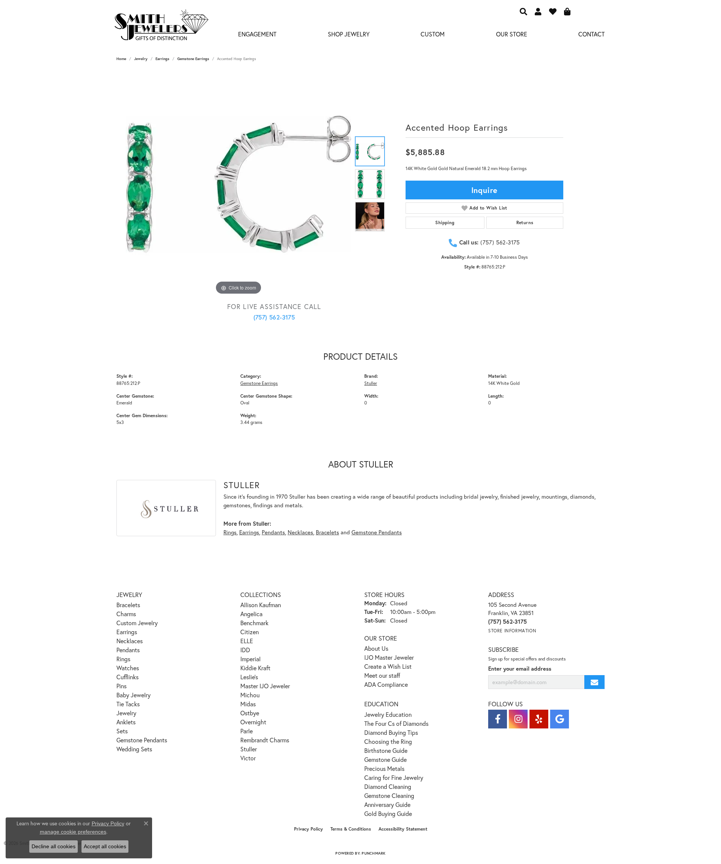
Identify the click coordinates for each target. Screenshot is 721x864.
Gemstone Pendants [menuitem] (141, 740)
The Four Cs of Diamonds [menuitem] (396, 723)
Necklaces (300, 532)
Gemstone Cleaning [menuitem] (389, 795)
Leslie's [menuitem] (249, 677)
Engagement (257, 34)
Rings (230, 532)
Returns (525, 222)
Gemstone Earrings (193, 58)
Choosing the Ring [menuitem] (388, 741)
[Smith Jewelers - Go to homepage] (161, 27)
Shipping (444, 222)
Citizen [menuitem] (249, 632)
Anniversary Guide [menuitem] (387, 804)
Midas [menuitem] (248, 704)
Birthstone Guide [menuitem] (385, 750)
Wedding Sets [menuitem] (134, 749)
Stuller (370, 383)
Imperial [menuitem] (250, 659)
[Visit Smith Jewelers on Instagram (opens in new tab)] (518, 719)
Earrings (162, 58)
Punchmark (373, 853)
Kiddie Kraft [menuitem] (255, 668)
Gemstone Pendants (376, 532)
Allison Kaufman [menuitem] (260, 605)
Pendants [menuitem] (128, 650)
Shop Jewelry (349, 34)
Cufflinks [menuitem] (127, 677)
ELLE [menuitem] (246, 641)
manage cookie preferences (73, 832)
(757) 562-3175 (274, 317)
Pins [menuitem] (121, 686)
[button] (523, 11)
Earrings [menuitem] (126, 632)
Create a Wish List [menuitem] (388, 666)
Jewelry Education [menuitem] (388, 714)
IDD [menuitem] (245, 650)
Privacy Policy (308, 829)
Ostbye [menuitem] (249, 713)
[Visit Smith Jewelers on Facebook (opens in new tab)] (497, 719)
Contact (591, 34)
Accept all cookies (105, 846)
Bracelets (327, 532)
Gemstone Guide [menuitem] (385, 759)
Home (121, 58)
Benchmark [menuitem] (254, 623)
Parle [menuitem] (246, 731)
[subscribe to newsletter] (594, 682)
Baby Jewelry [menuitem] (133, 695)
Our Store (511, 34)
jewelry (141, 58)
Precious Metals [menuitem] (384, 768)
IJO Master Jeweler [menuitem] (389, 657)
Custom (433, 34)
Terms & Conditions (350, 829)
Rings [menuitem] (123, 659)
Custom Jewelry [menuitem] (137, 623)
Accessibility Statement (403, 829)
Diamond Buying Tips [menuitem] (391, 732)
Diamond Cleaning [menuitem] (387, 786)
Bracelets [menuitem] (128, 605)
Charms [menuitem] (126, 614)
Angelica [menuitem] (251, 614)
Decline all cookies (53, 846)
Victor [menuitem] (248, 758)
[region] (238, 184)
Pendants (273, 532)
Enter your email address (519, 668)
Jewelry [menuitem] (126, 713)
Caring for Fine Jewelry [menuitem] (393, 777)
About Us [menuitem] (376, 648)
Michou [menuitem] (249, 695)
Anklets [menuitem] (126, 722)
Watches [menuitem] (127, 668)
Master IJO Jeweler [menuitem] (265, 686)
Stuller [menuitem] (248, 749)
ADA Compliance (386, 684)
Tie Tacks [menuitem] (128, 704)
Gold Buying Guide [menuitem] (388, 813)
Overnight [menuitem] (253, 722)
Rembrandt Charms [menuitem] (264, 740)
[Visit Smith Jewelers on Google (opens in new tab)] (559, 719)
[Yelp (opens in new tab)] (538, 719)
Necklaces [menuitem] (129, 641)
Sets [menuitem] (122, 731)
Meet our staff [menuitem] (382, 675)
